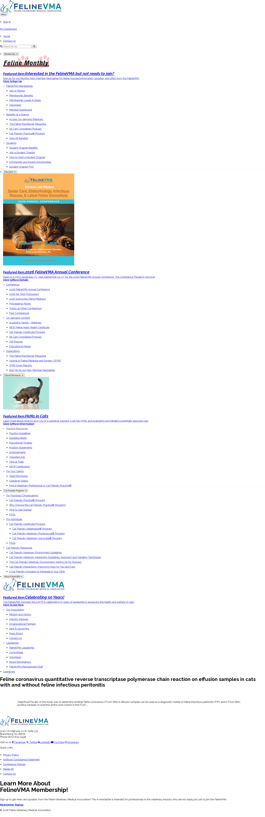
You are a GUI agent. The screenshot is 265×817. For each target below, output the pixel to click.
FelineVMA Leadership (21, 647)
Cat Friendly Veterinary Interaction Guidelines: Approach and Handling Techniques (55, 557)
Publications (13, 351)
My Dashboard (8, 29)
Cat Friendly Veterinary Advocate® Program (37, 538)
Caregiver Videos (18, 480)
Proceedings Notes (20, 303)
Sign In (7, 21)
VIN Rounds (16, 341)
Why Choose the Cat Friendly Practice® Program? (37, 505)
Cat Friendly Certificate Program (27, 332)
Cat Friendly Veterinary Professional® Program (38, 533)
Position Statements (20, 447)
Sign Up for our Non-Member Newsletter (32, 370)
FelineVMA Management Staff (26, 666)
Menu (3, 14)
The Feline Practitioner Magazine (27, 124)
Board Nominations (20, 662)
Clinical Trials (16, 461)
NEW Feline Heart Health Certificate (29, 327)
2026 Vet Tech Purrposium (24, 294)
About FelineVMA (12, 576)
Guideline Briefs (18, 438)
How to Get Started (20, 509)
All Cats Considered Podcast (25, 128)
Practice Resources (17, 428)
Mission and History (20, 614)
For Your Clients (15, 471)
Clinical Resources (12, 375)
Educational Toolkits (20, 442)
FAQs (12, 514)
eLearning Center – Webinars (25, 322)
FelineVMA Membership (19, 86)
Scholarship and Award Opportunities (30, 162)
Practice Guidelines (20, 433)
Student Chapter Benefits (23, 147)
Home (6, 36)
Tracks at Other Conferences (25, 308)
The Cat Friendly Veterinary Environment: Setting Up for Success (45, 562)
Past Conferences (19, 313)
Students (11, 143)
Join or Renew (17, 90)
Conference (12, 284)
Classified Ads (17, 457)
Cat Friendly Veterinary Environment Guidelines (35, 552)
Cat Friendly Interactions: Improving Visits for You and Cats (42, 566)
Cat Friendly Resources (19, 547)
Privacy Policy (11, 754)
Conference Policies (14, 764)
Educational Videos (20, 346)
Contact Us (9, 41)
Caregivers (9, 671)
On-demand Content (18, 317)
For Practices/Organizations (22, 495)
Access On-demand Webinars (26, 119)
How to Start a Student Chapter (27, 157)
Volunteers (15, 105)
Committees (16, 652)
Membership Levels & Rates (25, 100)
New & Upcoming (19, 628)
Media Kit (8, 769)
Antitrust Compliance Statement (21, 759)
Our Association (15, 609)
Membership (10, 54)
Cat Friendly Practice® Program (27, 133)
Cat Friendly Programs (14, 490)
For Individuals (14, 519)
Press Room (16, 633)
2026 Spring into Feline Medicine (27, 298)
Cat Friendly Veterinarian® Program (32, 528)
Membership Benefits (21, 95)
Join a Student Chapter (22, 152)
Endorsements (17, 452)
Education (9, 172)
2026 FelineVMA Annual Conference (29, 289)
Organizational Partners (22, 624)
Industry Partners (18, 619)
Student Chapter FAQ (21, 166)
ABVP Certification (19, 466)
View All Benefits (18, 138)
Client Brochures (18, 476)
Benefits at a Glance (17, 114)
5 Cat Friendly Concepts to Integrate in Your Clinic (37, 571)
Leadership (12, 643)
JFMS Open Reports (20, 365)
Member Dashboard (20, 109)
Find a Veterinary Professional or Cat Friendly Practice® (40, 485)
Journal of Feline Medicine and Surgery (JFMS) (35, 360)
